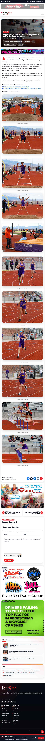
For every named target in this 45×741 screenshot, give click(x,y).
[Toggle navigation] (42, 13)
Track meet (20, 44)
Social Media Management (16, 721)
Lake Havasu (27, 41)
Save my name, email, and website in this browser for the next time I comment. (22, 539)
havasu (20, 670)
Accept (40, 738)
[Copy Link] (41, 478)
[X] (6, 1)
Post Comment (8, 560)
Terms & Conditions (17, 710)
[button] (22, 107)
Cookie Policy (16, 715)
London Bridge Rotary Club (10, 44)
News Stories (5, 710)
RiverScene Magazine (8, 675)
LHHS (33, 41)
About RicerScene (6, 722)
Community (4, 720)
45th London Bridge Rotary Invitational (13, 41)
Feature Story (13, 670)
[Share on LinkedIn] (34, 478)
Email (24, 534)
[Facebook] (2, 1)
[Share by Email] (38, 478)
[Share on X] (31, 478)
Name (6, 534)
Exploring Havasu (6, 717)
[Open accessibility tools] (42, 731)
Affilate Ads (15, 717)
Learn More (34, 737)
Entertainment (5, 715)
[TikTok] (10, 1)
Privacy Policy (16, 708)
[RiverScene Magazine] (6, 13)
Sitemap (4, 725)
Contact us (4, 708)
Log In (14, 723)
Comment (6, 541)
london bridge (24, 672)
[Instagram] (4, 1)
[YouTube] (8, 1)
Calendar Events (5, 713)
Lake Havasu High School (9, 672)
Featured (6, 31)
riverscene (32, 672)
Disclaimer (15, 713)
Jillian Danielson (18, 38)
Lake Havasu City (36, 670)
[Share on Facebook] (28, 478)
